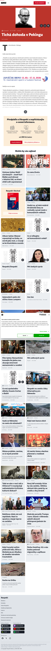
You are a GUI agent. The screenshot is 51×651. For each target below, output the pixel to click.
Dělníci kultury (11, 480)
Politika (28, 202)
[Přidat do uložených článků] (22, 165)
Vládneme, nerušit (11, 511)
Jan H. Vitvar (4, 184)
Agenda (28, 263)
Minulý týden (4, 294)
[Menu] (48, 2)
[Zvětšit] (25, 18)
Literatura (29, 169)
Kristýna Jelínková (5, 523)
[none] (48, 25)
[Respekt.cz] (3, 3)
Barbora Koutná (5, 650)
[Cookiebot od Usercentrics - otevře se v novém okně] (40, 315)
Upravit (24, 335)
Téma (28, 385)
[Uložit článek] (41, 25)
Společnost (29, 607)
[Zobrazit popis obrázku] (44, 25)
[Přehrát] (19, 165)
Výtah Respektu (11, 607)
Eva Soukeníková (30, 215)
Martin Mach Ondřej (38, 299)
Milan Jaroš (4, 586)
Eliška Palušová (5, 245)
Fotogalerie (4, 577)
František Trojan (13, 523)
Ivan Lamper (5, 39)
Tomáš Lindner (30, 400)
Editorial (5, 417)
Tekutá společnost (36, 640)
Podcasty (6, 480)
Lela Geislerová (30, 299)
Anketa (28, 233)
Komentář (5, 30)
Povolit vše (41, 335)
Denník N (37, 462)
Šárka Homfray (30, 554)
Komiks (28, 294)
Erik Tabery (4, 429)
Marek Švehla (5, 460)
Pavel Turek (4, 367)
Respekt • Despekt (5, 263)
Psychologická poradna (31, 448)
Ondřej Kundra (30, 493)
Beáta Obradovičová (31, 462)
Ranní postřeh (31, 544)
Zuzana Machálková (6, 623)
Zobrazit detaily (43, 331)
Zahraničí (29, 511)
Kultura (3, 169)
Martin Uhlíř (29, 427)
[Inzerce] (25, 79)
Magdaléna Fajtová (31, 526)
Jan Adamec (4, 559)
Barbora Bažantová (31, 174)
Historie (3, 544)
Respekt (28, 241)
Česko (28, 480)
